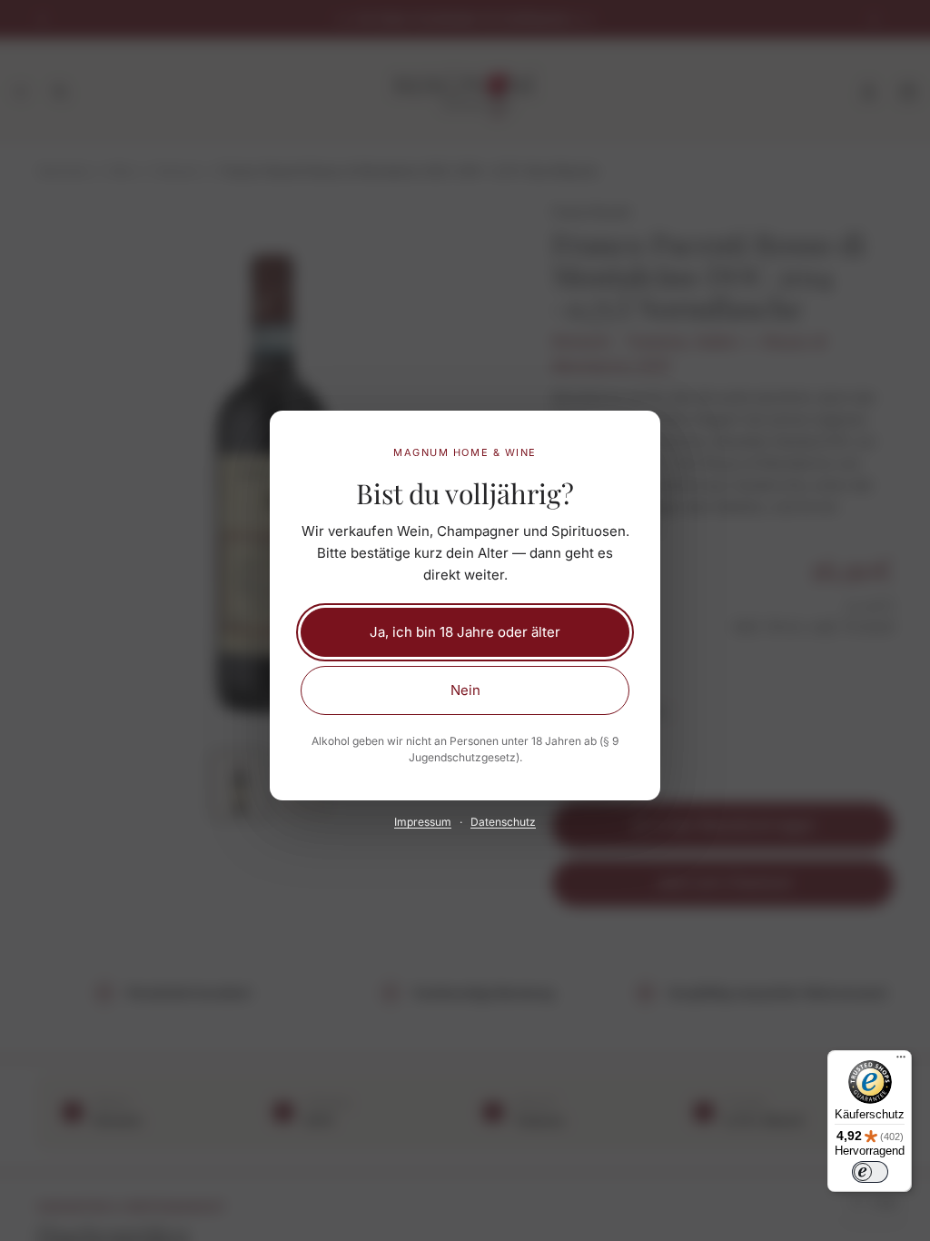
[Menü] (901, 1061)
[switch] (870, 1172)
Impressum (422, 822)
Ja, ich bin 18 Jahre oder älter (465, 631)
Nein (465, 690)
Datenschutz (503, 822)
